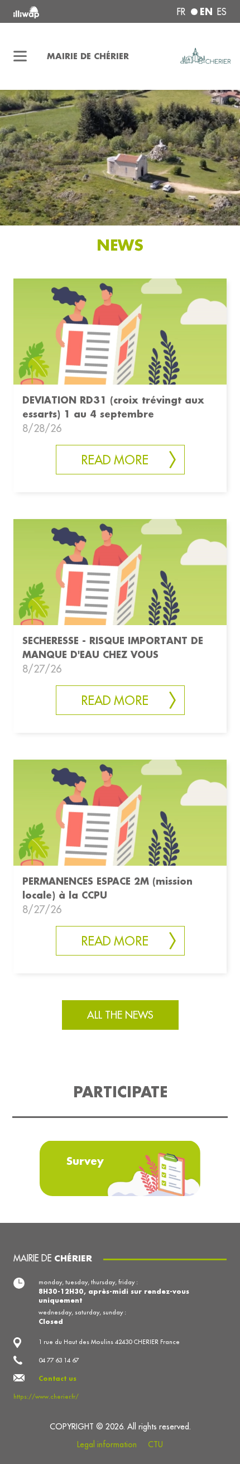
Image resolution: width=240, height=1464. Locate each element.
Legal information (107, 1444)
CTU (155, 1444)
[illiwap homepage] (54, 11)
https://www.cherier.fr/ (46, 1396)
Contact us (57, 1378)
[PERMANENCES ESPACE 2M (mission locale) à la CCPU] (120, 811)
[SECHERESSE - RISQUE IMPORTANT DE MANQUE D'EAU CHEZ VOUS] (120, 571)
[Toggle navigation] (20, 56)
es (222, 11)
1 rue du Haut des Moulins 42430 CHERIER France (109, 1342)
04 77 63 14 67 (59, 1360)
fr (181, 11)
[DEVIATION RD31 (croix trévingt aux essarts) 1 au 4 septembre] (120, 330)
